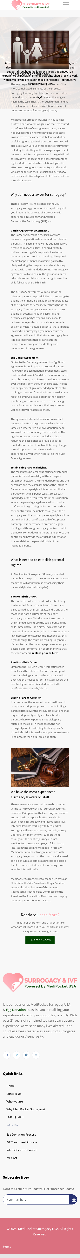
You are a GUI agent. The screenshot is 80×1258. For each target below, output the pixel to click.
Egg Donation (16, 1010)
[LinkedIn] (16, 1055)
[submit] (73, 1199)
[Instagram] (26, 1055)
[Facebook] (7, 1055)
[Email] (36, 1055)
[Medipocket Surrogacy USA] (37, 5)
